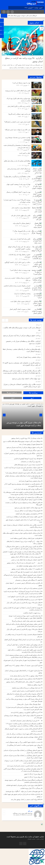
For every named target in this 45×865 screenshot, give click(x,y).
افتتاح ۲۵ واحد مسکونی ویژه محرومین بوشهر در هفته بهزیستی (22, 679)
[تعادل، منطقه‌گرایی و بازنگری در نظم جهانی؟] (22, 179)
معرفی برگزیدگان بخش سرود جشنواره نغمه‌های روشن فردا (23, 473)
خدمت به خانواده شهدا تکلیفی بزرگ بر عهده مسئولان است (23, 742)
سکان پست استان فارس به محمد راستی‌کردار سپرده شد (24, 766)
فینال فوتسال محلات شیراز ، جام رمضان (29, 704)
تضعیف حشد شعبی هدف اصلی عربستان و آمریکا (26, 621)
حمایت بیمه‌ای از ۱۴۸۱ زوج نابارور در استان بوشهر (26, 438)
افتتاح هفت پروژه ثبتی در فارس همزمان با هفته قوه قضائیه (23, 785)
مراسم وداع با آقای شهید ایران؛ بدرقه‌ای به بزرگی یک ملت (23, 734)
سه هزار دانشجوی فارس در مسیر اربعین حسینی (26, 691)
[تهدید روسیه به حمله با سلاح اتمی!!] (22, 272)
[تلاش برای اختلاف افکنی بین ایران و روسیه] (22, 93)
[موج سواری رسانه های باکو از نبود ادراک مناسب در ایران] (22, 101)
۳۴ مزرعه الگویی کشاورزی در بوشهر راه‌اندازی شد (26, 712)
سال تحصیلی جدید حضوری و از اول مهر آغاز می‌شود (25, 572)
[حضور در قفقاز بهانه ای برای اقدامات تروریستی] (22, 257)
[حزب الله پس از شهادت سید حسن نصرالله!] (22, 132)
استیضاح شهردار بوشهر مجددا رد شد (30, 444)
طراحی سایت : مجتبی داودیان (36, 839)
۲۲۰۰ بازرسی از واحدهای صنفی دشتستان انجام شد (25, 720)
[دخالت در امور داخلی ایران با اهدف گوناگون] (22, 264)
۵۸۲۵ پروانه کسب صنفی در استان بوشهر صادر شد (26, 799)
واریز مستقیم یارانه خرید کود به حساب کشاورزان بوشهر (24, 588)
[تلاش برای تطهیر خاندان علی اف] (22, 218)
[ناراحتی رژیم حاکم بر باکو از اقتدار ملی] (22, 108)
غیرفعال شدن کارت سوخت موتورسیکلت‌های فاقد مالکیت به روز (22, 15)
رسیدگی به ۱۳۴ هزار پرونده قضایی (30, 788)
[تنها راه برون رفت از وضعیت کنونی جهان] (22, 186)
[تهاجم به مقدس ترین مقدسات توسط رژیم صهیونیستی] (22, 140)
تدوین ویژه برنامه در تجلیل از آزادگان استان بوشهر (26, 557)
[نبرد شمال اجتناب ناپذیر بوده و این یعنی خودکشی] (22, 171)
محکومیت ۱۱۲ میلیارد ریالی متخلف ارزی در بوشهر (26, 569)
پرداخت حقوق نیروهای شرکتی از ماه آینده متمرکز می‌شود (22, 335)
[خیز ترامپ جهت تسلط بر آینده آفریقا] (22, 116)
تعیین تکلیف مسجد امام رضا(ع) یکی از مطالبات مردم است (23, 517)
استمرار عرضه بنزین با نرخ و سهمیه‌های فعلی (27, 464)
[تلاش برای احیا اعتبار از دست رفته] (22, 241)
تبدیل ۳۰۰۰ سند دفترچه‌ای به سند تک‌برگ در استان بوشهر (24, 563)
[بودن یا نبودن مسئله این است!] (22, 85)
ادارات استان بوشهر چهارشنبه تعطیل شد (28, 566)
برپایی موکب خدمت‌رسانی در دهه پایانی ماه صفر (26, 530)
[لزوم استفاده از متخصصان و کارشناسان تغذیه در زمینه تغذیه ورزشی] (22, 147)
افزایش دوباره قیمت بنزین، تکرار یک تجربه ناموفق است (24, 596)
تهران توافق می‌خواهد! (34, 685)
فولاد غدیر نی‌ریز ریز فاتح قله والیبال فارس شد (27, 599)
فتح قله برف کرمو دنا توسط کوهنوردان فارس (27, 458)
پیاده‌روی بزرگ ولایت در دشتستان (31, 461)
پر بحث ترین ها (12, 392)
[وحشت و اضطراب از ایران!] (22, 296)
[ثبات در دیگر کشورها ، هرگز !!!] (22, 233)
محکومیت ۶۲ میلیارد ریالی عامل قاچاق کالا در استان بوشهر (23, 682)
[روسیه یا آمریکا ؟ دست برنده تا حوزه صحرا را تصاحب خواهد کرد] (22, 202)
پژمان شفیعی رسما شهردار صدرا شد (29, 357)
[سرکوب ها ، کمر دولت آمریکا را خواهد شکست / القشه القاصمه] (22, 249)
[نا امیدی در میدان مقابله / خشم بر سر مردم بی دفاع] (22, 280)
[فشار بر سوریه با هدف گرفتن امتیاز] (22, 311)
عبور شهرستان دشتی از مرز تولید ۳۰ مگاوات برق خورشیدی (23, 791)
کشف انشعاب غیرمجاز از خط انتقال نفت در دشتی (26, 560)
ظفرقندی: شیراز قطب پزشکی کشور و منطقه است (25, 538)
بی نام (30, 811)
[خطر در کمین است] (22, 155)
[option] (22, 328)
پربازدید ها (33, 393)
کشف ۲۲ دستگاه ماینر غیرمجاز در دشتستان (28, 580)
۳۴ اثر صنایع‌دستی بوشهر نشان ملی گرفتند (28, 514)
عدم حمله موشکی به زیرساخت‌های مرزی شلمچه (26, 688)
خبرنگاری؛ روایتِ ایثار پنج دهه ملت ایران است (27, 489)
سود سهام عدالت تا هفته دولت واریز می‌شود (26, 378)
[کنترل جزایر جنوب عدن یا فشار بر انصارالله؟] (22, 124)
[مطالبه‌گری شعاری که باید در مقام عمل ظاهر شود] (22, 163)
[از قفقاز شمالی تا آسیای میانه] (22, 225)
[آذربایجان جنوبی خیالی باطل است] (22, 303)
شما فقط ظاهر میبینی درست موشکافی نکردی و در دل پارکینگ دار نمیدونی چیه (22, 814)
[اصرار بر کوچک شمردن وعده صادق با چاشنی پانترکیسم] (22, 288)
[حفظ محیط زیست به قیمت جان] (22, 210)
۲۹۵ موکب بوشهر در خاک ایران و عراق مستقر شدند (25, 676)
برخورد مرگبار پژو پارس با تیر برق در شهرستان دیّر (26, 450)
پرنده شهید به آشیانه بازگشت (32, 613)
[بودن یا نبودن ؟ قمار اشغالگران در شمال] (22, 194)
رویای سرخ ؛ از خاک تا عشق (32, 774)
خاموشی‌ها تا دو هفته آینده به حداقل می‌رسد (28, 510)
